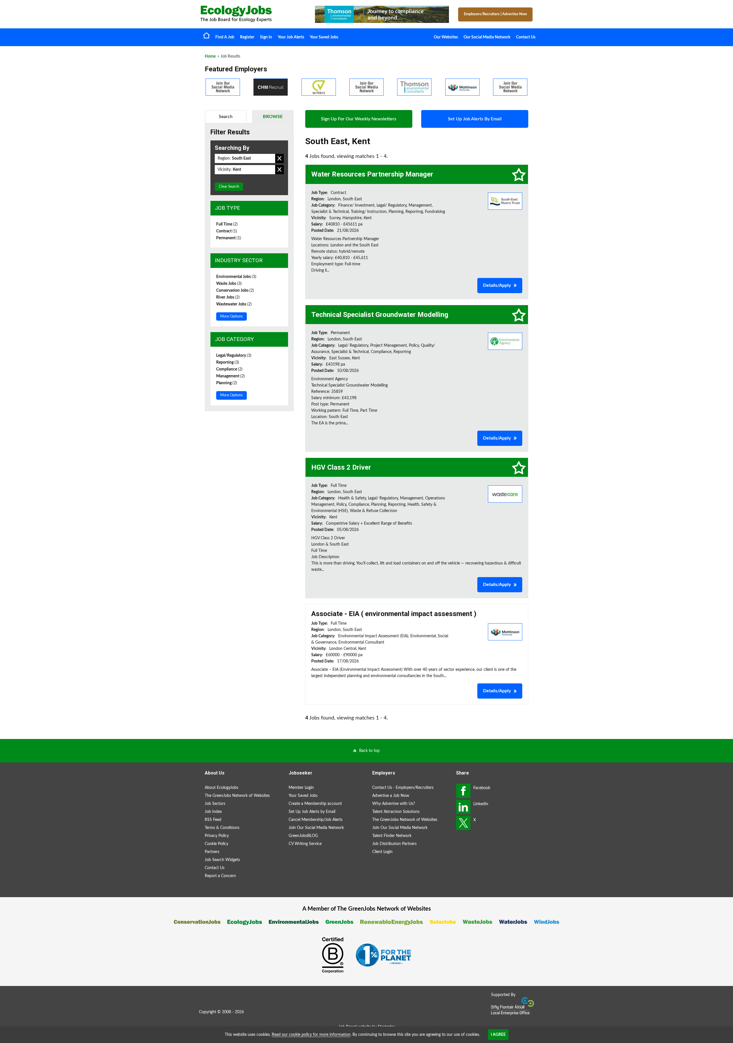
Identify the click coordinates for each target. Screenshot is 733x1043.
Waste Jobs (229, 284)
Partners (212, 852)
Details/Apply (497, 285)
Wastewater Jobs (234, 304)
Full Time (227, 224)
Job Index (213, 812)
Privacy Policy (217, 836)
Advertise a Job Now (390, 796)
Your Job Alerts (291, 37)
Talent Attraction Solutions (395, 812)
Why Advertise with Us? (393, 804)
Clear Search (229, 187)
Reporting (227, 362)
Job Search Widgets (222, 860)
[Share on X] (463, 823)
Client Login (382, 852)
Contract (226, 231)
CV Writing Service (305, 844)
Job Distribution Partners (394, 844)
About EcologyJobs (221, 788)
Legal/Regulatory (233, 356)
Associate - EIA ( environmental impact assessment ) (393, 614)
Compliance (229, 369)
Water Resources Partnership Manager (372, 174)
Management (230, 376)
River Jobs (228, 297)
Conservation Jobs (235, 291)
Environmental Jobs (236, 277)
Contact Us (525, 37)
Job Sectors (215, 804)
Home (206, 35)
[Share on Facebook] (463, 791)
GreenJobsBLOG (303, 836)
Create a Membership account (315, 804)
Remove (279, 158)
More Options (231, 316)
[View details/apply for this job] (505, 201)
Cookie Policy (216, 844)
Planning (226, 383)
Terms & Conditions (222, 828)
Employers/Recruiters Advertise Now (495, 14)
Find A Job (224, 37)
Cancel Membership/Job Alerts (315, 820)
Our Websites (446, 37)
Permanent (228, 238)
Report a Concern (220, 876)
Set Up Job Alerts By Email (475, 119)
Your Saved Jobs (324, 37)
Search (225, 116)
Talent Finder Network (391, 836)
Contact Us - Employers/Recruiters (403, 788)
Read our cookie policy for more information (311, 1035)
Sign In (266, 37)
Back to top (369, 751)
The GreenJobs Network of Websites (237, 796)
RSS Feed (213, 820)
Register (247, 37)
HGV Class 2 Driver (341, 467)
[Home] (252, 14)
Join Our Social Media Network (316, 828)
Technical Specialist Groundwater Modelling (379, 315)
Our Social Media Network (487, 37)
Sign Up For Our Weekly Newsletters (358, 119)
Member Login (301, 788)
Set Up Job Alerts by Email (312, 812)
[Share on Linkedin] (463, 807)
